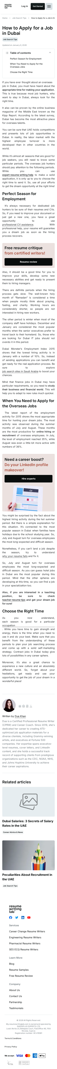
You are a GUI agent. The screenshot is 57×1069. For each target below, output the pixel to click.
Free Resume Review (21, 975)
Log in (24, 6)
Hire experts (28, 478)
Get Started (38, 6)
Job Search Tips (19, 18)
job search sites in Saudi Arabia (20, 371)
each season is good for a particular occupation (28, 623)
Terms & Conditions (13, 1038)
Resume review (28, 261)
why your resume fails (15, 556)
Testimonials (16, 1008)
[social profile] (23, 706)
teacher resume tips (13, 599)
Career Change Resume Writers (27, 931)
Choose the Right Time (21, 72)
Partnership (15, 1002)
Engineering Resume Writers (25, 937)
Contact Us (15, 996)
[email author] (20, 706)
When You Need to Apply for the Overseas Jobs (26, 65)
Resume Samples (19, 969)
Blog (11, 963)
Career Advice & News (13, 832)
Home (4, 18)
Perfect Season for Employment (25, 58)
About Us (14, 990)
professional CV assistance (17, 224)
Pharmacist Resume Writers (24, 943)
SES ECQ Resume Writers (23, 949)
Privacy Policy (11, 1047)
